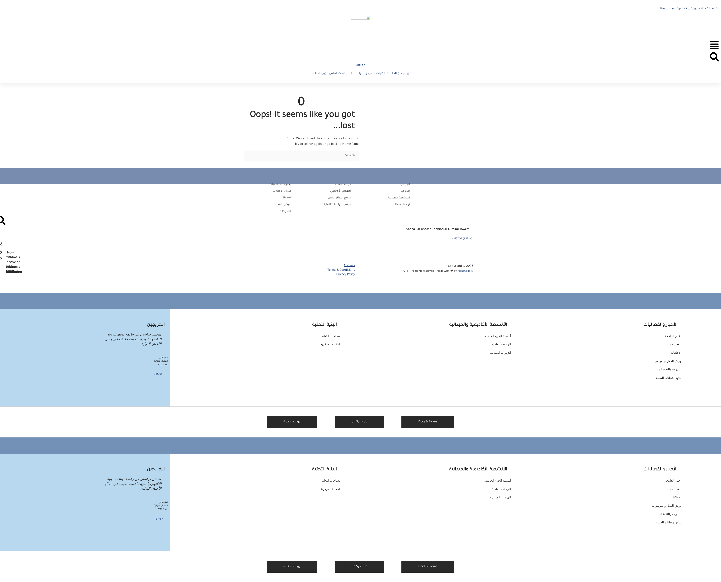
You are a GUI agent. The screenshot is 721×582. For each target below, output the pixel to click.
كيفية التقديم (343, 184)
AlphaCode (464, 271)
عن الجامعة (394, 73)
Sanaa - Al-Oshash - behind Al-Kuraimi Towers (437, 229)
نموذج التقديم (283, 204)
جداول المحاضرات (280, 184)
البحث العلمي (337, 73)
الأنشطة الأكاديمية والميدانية (478, 325)
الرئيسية (406, 73)
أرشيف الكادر (711, 8)
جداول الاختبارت (282, 191)
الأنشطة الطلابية (399, 198)
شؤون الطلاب (320, 73)
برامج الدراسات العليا (337, 204)
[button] (393, 73)
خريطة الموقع (683, 8)
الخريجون (698, 8)
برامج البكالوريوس (339, 198)
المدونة (287, 198)
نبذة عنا (405, 191)
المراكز (370, 73)
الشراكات (286, 211)
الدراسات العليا (354, 73)
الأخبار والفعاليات (660, 325)
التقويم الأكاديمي (340, 191)
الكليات (380, 73)
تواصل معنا (667, 8)
